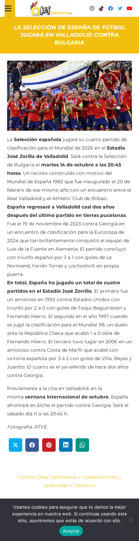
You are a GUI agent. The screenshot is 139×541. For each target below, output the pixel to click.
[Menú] (8, 8)
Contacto (84, 485)
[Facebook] (110, 8)
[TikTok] (101, 8)
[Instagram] (91, 8)
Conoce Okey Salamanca (47, 477)
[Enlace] (51, 8)
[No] (130, 519)
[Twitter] (120, 8)
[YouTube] (129, 8)
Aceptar (71, 531)
